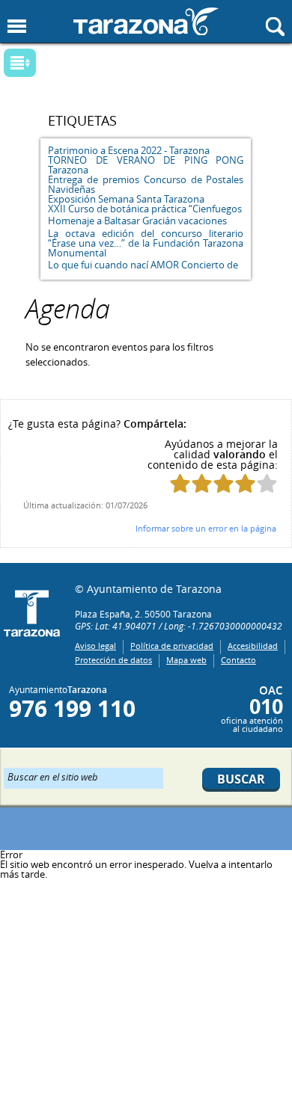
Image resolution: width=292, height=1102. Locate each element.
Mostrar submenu (20, 63)
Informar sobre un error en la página (206, 528)
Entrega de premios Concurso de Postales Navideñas (145, 184)
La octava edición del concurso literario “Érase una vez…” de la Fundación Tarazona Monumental (145, 243)
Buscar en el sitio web (52, 776)
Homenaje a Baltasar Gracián (112, 220)
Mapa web (186, 659)
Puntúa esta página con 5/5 (267, 483)
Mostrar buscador (275, 26)
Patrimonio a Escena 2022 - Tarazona (129, 150)
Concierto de (209, 264)
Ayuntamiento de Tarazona (146, 21)
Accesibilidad (253, 645)
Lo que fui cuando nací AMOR (113, 264)
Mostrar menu (16, 26)
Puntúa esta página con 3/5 (223, 483)
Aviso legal (95, 645)
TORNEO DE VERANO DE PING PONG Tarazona (145, 164)
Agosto (133, 67)
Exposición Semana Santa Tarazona (126, 199)
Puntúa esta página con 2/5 (202, 483)
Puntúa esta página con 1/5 (180, 483)
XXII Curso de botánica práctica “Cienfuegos (145, 208)
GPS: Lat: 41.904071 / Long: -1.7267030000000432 (178, 626)
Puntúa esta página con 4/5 (245, 483)
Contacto (238, 659)
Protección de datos (113, 659)
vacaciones (202, 220)
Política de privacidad (171, 645)
